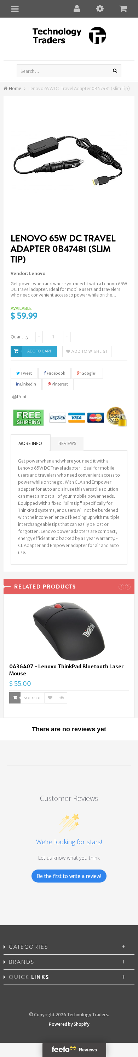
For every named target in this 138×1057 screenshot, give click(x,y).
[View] (61, 697)
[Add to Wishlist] (50, 697)
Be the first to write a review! (69, 876)
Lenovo (37, 273)
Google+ (89, 373)
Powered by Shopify (69, 1024)
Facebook (55, 373)
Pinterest (59, 384)
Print (21, 396)
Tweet (26, 373)
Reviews (67, 443)
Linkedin (27, 384)
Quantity (19, 336)
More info (30, 443)
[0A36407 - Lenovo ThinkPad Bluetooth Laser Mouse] (69, 631)
